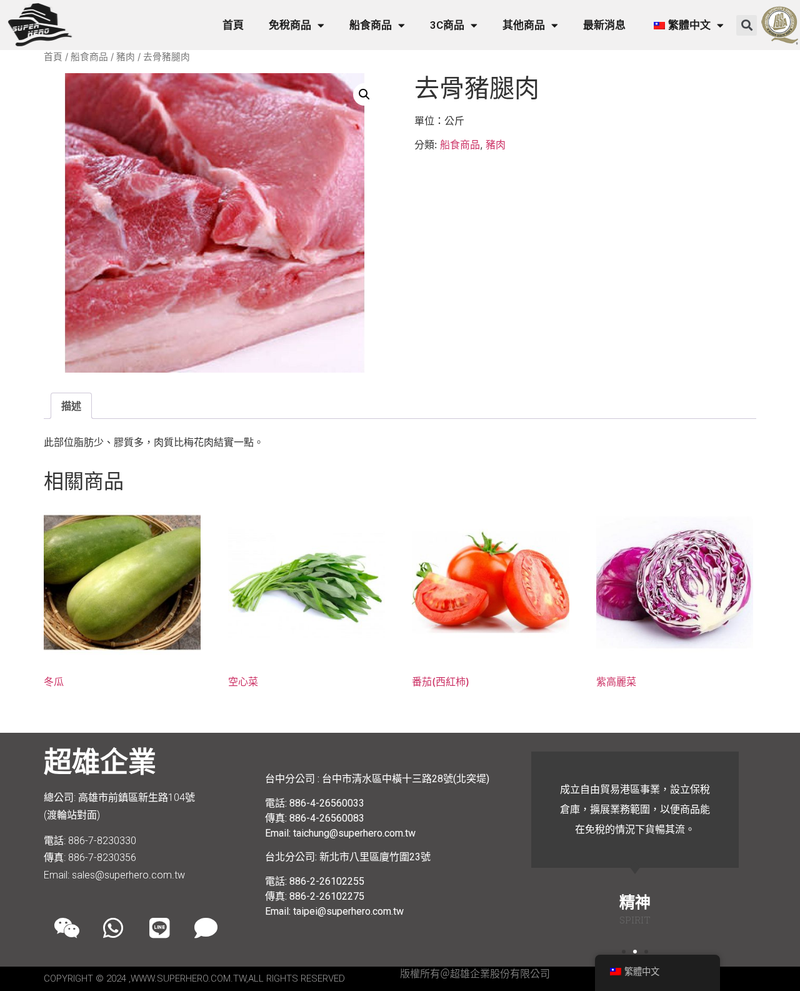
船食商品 (370, 25)
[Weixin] (67, 928)
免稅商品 (290, 25)
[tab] (71, 406)
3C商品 (447, 25)
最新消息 (604, 25)
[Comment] (205, 928)
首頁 (233, 25)
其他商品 (523, 25)
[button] (746, 25)
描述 (71, 406)
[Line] (159, 928)
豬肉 (125, 57)
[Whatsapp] (113, 928)
